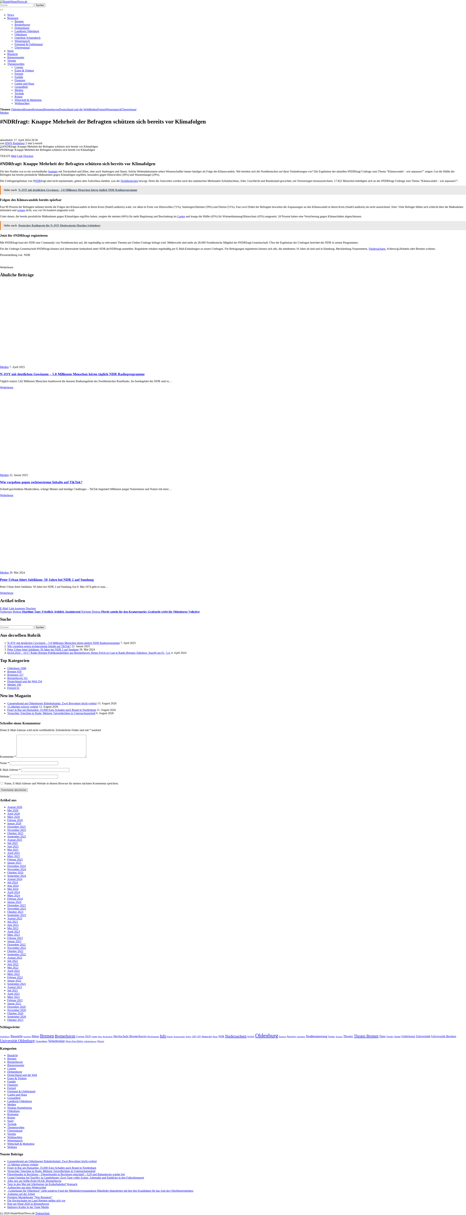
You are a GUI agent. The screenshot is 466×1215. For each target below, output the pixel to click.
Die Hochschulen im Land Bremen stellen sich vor (36, 1200)
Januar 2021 (14, 1003)
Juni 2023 (13, 925)
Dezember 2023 (16, 905)
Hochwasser (153, 1036)
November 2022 (16, 948)
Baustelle (17, 1036)
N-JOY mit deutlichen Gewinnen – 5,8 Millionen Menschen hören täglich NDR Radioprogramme (72, 374)
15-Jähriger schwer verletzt (22, 706)
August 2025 (14, 840)
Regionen (12, 18)
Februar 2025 (15, 859)
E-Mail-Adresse (10, 769)
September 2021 (16, 984)
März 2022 (13, 974)
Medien (19, 90)
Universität (423, 1036)
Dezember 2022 (16, 944)
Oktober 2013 (15, 1020)
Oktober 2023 (15, 912)
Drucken (28, 156)
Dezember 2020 (16, 1007)
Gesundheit (21, 86)
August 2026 (14, 807)
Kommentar (8, 756)
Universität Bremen (443, 1036)
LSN (199, 1036)
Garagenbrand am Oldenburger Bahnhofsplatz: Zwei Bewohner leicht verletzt (52, 703)
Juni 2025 (13, 846)
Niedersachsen (377, 248)
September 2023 (16, 915)
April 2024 (13, 892)
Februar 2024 (15, 898)
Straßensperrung (316, 1036)
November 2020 (16, 1010)
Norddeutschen (129, 180)
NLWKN (250, 1037)
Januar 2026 (14, 823)
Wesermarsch (22, 41)
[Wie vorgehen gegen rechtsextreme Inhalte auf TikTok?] (63, 471)
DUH (88, 1036)
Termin (331, 1036)
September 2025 (16, 836)
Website (4, 776)
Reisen (18, 96)
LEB (194, 1036)
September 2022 (16, 954)
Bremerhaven (22, 24)
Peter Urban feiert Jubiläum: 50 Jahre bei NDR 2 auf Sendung (47, 580)
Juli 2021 (12, 990)
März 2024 (13, 895)
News (10, 14)
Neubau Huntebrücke (19, 1107)
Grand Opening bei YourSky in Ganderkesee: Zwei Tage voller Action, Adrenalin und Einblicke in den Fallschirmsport (75, 1177)
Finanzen (20, 80)
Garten (181, 216)
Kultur (188, 1036)
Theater (348, 1036)
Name (4, 763)
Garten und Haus (24, 83)
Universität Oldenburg (17, 1041)
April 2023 (13, 931)
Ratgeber (291, 1036)
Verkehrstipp (56, 1041)
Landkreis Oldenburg (27, 31)
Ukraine (397, 1036)
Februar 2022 (15, 977)
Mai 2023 (12, 928)
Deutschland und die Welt (74, 109)
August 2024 (14, 879)
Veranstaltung (41, 1041)
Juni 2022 (13, 964)
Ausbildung (5, 1036)
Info (163, 1036)
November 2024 (16, 869)
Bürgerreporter (15, 57)
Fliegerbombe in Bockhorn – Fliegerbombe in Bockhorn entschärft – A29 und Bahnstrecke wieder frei (66, 1174)
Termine (339, 1036)
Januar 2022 (14, 980)
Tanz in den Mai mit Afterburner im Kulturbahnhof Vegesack (42, 1184)
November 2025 (16, 830)
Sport (10, 50)
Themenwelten (15, 63)
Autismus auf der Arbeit (21, 1194)
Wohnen (12, 1147)
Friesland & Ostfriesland (29, 44)
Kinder (170, 1036)
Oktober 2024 (15, 872)
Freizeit (19, 73)
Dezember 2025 (16, 826)
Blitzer (35, 1036)
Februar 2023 (15, 938)
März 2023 (13, 934)
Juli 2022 (12, 961)
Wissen (100, 1041)
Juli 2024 (12, 882)
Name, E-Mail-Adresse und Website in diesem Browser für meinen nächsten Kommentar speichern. (61, 783)
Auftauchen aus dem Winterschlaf (26, 1187)
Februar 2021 (15, 1000)
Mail (13, 156)
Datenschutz (42, 1213)
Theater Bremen (366, 1036)
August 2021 (14, 987)
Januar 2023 (14, 941)
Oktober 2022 (15, 951)
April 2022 (13, 971)
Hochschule (108, 1036)
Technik (19, 93)
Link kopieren (17, 608)
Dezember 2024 (16, 866)
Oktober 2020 (15, 1013)
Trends (389, 1036)
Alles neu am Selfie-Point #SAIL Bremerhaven (34, 1180)
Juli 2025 (12, 843)
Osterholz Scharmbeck (28, 37)
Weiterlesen (6, 387)
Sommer (53, 171)
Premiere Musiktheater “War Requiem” (29, 1197)
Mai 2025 (12, 849)
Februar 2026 (15, 820)
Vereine (11, 60)
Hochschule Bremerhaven (130, 1036)
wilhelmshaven (90, 1041)
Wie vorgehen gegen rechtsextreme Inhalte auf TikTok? (41, 482)
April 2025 (13, 853)
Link (20, 156)
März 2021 (13, 997)
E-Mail (4, 608)
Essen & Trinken (24, 70)
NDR (37, 180)
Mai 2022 (12, 967)
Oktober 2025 (15, 833)
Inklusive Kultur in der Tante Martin (28, 1207)
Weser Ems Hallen (74, 1041)
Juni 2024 (13, 885)
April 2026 (13, 813)
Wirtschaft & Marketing (28, 100)
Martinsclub (207, 1036)
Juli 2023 (12, 921)
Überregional (22, 47)
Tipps (382, 1036)
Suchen (40, 5)
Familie (19, 77)
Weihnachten (22, 103)
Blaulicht (12, 54)
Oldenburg (21, 34)
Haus (100, 1036)
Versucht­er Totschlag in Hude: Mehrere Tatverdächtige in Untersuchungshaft (51, 713)
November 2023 (16, 908)
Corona (19, 67)
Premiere (282, 1037)
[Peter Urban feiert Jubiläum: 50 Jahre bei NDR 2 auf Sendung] (65, 569)
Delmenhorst (22, 27)
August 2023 (14, 918)
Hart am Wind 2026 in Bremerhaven (28, 1203)
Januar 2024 (14, 902)
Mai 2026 (12, 810)
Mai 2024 (12, 889)
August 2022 (14, 957)
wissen (21, 210)
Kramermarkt (179, 1036)
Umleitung (408, 1036)
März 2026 (13, 817)
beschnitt (27, 1036)
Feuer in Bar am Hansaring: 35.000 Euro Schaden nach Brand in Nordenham (51, 709)
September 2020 (16, 1016)
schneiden (301, 1036)
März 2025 (13, 856)
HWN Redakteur (15, 143)
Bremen (19, 21)
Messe (215, 1036)
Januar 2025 (14, 862)
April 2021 (13, 993)
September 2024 (16, 876)
